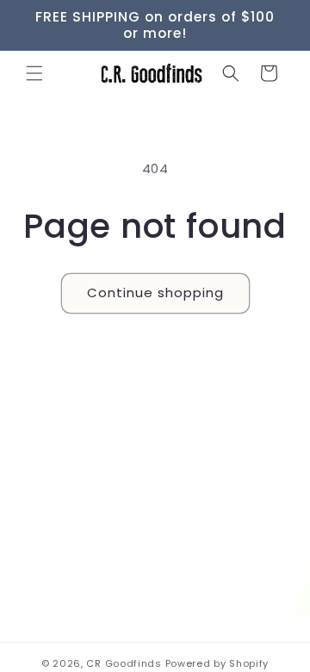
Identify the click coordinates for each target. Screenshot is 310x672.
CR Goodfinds (123, 663)
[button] (34, 73)
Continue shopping (155, 292)
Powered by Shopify (217, 663)
